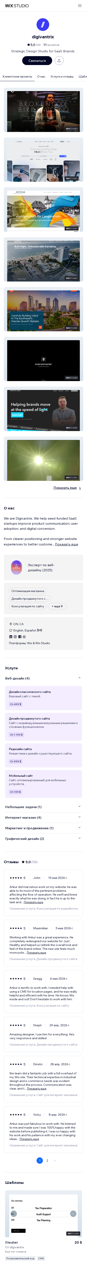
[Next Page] (55, 1160)
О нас (41, 76)
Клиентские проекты (17, 76)
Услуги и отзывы (61, 76)
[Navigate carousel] (14, 1214)
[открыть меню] (79, 6)
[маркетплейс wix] (17, 5)
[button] (43, 110)
